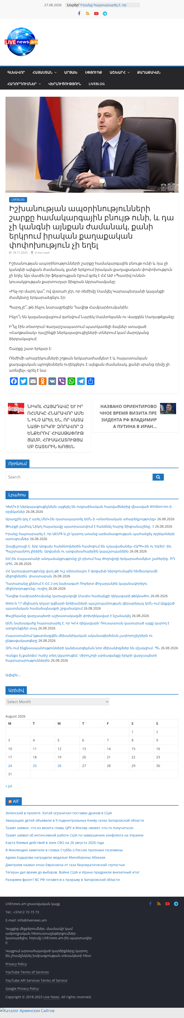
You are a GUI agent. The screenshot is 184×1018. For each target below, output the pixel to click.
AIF (16, 801)
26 (59, 765)
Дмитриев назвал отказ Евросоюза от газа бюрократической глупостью (65, 865)
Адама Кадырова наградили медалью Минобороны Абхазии (55, 857)
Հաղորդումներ (22, 83)
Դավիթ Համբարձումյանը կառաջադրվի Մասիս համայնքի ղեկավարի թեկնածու (78, 596)
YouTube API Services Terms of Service (36, 980)
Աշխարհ (118, 72)
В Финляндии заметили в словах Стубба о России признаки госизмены (64, 850)
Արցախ (70, 72)
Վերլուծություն (64, 83)
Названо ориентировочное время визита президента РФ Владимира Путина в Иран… (128, 416)
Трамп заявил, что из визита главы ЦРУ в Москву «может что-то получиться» (70, 827)
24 (10, 765)
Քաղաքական (149, 72)
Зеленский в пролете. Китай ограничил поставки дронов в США (59, 813)
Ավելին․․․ (13, 675)
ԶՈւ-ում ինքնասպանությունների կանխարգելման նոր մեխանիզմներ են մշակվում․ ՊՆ (83, 648)
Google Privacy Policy (22, 988)
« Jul (9, 786)
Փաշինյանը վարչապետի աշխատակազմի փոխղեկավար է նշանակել (68, 615)
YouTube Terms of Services (27, 972)
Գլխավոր (16, 72)
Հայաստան (42, 72)
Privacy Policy (16, 964)
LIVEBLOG (97, 83)
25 (35, 765)
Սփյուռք (93, 72)
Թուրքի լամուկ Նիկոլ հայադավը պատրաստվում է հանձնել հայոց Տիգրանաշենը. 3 (80, 526)
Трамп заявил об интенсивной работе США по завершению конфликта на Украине (75, 835)
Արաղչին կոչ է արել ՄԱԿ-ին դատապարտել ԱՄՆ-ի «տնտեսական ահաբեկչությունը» (81, 519)
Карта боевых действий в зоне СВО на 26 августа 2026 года (55, 842)
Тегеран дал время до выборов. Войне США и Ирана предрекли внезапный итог (72, 872)
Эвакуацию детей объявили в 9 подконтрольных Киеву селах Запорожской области (75, 820)
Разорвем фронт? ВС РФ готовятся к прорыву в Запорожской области (63, 879)
